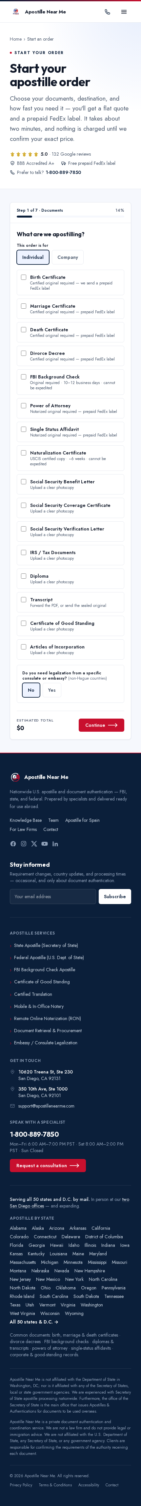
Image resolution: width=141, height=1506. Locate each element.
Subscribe (115, 896)
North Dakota (22, 1287)
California (100, 1228)
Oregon (88, 1287)
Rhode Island (22, 1296)
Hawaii (56, 1245)
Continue (95, 725)
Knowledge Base (26, 820)
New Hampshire (89, 1270)
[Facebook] (13, 843)
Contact (50, 829)
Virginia (68, 1305)
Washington (92, 1305)
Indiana (108, 1245)
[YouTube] (44, 843)
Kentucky (36, 1253)
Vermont (47, 1305)
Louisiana (58, 1253)
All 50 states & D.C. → (34, 1322)
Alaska (38, 1228)
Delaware (71, 1236)
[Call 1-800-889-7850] (107, 12)
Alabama (18, 1228)
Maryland (98, 1253)
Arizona (56, 1228)
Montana (18, 1270)
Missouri (119, 1262)
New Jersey (20, 1279)
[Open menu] (124, 12)
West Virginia (22, 1313)
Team (53, 820)
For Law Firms (23, 829)
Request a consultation (41, 1165)
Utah (30, 1305)
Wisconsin (50, 1313)
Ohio (45, 1287)
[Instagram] (23, 843)
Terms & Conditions (55, 1485)
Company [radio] (67, 257)
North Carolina (103, 1279)
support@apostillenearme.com (46, 1106)
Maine (78, 1253)
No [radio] (31, 690)
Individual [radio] (33, 257)
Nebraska (40, 1270)
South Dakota (86, 1296)
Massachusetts (23, 1262)
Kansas (16, 1253)
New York (74, 1279)
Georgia (37, 1245)
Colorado (19, 1236)
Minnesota (73, 1262)
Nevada (61, 1270)
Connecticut (45, 1236)
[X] (34, 843)
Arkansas (78, 1228)
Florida (16, 1245)
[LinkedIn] (55, 843)
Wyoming (74, 1313)
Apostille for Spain (82, 820)
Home (16, 39)
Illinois (90, 1245)
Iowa (125, 1245)
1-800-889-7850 (63, 172)
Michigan (49, 1262)
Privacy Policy (21, 1485)
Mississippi (97, 1262)
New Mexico (48, 1279)
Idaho (74, 1245)
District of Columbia (104, 1236)
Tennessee (114, 1296)
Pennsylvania (114, 1287)
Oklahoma (66, 1287)
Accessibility (88, 1485)
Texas (15, 1305)
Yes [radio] (52, 690)
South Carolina (54, 1296)
